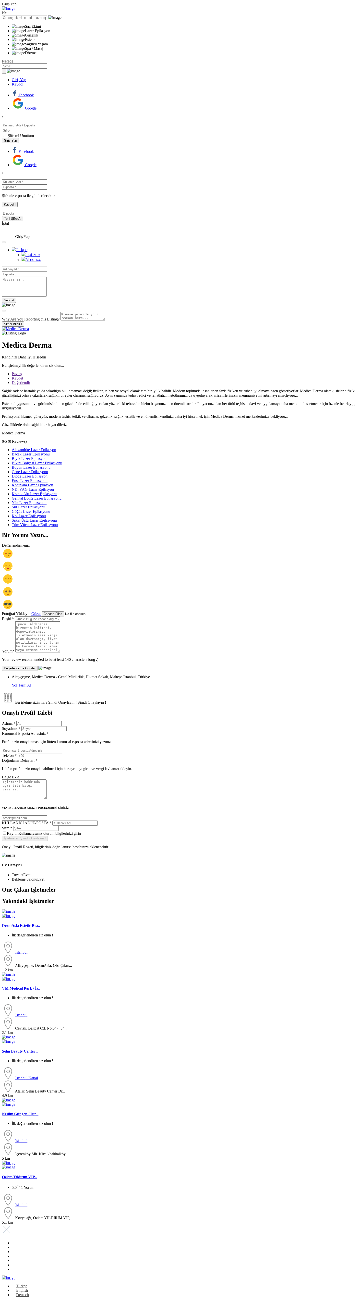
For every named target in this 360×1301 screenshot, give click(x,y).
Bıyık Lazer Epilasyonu (30, 458)
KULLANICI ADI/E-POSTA (26, 823)
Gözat (36, 614)
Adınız (8, 723)
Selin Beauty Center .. (20, 1051)
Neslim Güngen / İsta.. (20, 1114)
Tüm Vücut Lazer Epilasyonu (35, 525)
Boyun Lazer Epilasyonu (31, 467)
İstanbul (21, 952)
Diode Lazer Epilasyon (30, 476)
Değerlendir (21, 382)
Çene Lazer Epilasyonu (30, 472)
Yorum (8, 651)
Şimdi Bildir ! (13, 324)
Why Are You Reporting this (31, 319)
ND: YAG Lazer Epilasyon (33, 489)
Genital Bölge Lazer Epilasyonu (36, 498)
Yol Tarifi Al (21, 685)
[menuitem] (19, 249)
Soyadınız (11, 728)
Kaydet (17, 378)
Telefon (9, 755)
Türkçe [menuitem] (21, 1286)
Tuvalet (17, 875)
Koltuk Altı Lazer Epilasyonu (34, 494)
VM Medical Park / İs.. (21, 988)
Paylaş (17, 374)
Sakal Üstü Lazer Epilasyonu (34, 520)
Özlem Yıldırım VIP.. (19, 1177)
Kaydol (17, 84)
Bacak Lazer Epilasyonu (31, 454)
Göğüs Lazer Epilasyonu (31, 511)
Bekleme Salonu (24, 879)
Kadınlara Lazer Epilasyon (32, 485)
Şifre (7, 828)
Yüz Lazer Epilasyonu (29, 503)
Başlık (8, 619)
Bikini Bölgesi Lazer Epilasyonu (37, 463)
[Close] (4, 310)
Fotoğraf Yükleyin (16, 614)
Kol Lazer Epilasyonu (29, 516)
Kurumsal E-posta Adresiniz (57, 737)
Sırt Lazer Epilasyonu (28, 507)
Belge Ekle (10, 777)
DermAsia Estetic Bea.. (21, 925)
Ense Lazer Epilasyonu (30, 481)
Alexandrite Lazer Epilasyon (34, 450)
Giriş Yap (19, 80)
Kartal (33, 1078)
